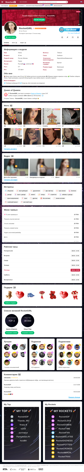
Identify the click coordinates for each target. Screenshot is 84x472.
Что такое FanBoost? (74, 33)
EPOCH (38, 465)
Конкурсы (47, 5)
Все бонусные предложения (34, 5)
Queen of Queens (36, 93)
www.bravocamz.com (21, 465)
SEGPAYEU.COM (44, 465)
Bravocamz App (58, 5)
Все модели (4, 5)
